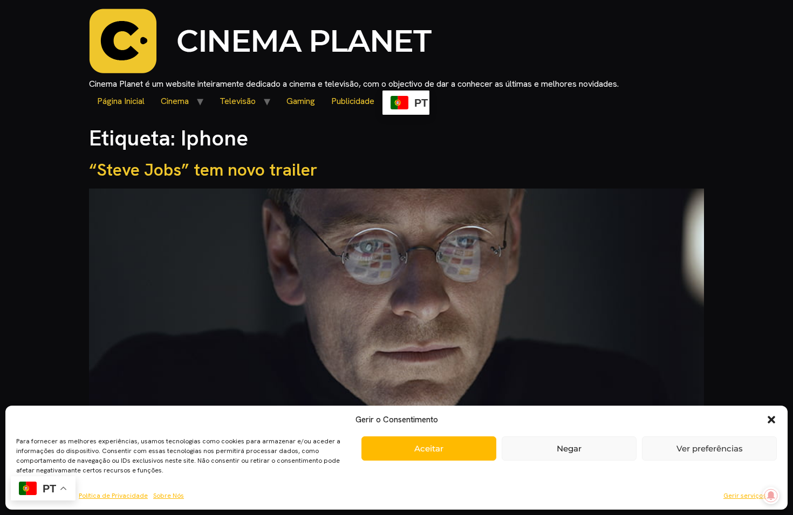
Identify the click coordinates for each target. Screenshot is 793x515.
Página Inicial (121, 101)
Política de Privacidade (113, 495)
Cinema (175, 101)
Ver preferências (709, 448)
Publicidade (352, 101)
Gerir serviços (744, 495)
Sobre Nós (168, 495)
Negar (569, 448)
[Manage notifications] (771, 495)
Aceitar (428, 448)
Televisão (238, 101)
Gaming (300, 101)
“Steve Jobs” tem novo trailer (203, 169)
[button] (771, 419)
